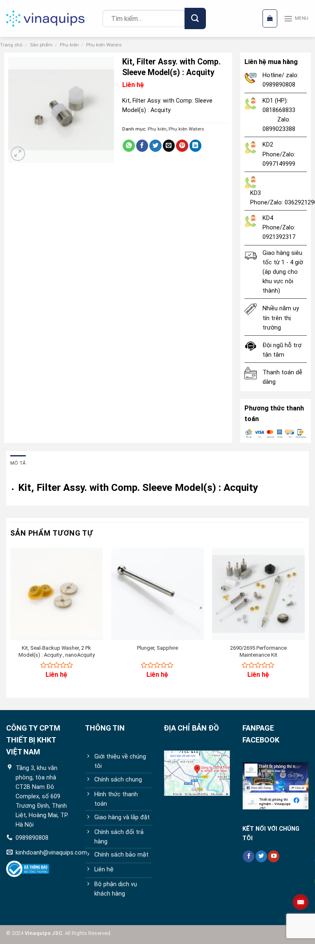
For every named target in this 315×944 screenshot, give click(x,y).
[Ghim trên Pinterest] (182, 146)
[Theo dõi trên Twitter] (261, 856)
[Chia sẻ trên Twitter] (155, 146)
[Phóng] (18, 154)
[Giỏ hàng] (269, 18)
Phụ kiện (69, 45)
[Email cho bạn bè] (169, 146)
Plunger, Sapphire (157, 648)
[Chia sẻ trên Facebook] (142, 146)
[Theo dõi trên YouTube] (273, 856)
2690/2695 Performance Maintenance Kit (258, 651)
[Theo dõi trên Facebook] (248, 856)
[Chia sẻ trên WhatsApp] (129, 146)
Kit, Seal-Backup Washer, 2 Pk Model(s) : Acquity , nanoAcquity (56, 651)
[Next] (304, 620)
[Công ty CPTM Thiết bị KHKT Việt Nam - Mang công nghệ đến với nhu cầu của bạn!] (51, 18)
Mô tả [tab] (18, 463)
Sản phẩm (41, 45)
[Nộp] (195, 18)
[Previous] (11, 620)
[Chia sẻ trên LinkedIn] (195, 146)
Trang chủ (11, 45)
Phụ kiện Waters (104, 45)
